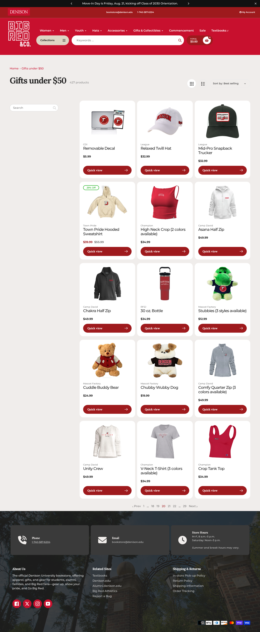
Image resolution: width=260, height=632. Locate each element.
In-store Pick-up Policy (189, 575)
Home (14, 68)
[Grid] (191, 83)
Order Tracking (183, 591)
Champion (147, 225)
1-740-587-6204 (145, 12)
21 (169, 506)
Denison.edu (102, 580)
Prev (137, 506)
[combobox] (34, 107)
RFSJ (143, 306)
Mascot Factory (207, 306)
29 (184, 506)
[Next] (188, 3)
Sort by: (218, 83)
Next (192, 506)
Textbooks (100, 575)
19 (158, 506)
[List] (203, 83)
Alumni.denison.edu (107, 586)
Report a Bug (102, 596)
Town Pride (89, 225)
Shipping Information (188, 586)
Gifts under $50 (33, 68)
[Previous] (71, 3)
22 (174, 506)
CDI (85, 144)
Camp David (205, 225)
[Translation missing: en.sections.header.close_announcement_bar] (255, 3)
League (145, 144)
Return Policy (182, 580)
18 (152, 506)
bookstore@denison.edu (119, 12)
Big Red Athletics (105, 591)
